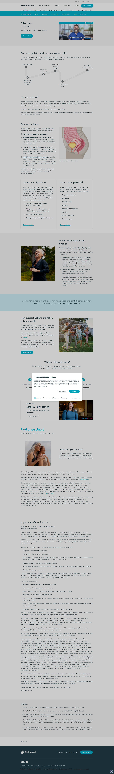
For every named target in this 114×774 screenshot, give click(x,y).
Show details (75, 398)
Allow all (74, 391)
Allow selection (62, 391)
